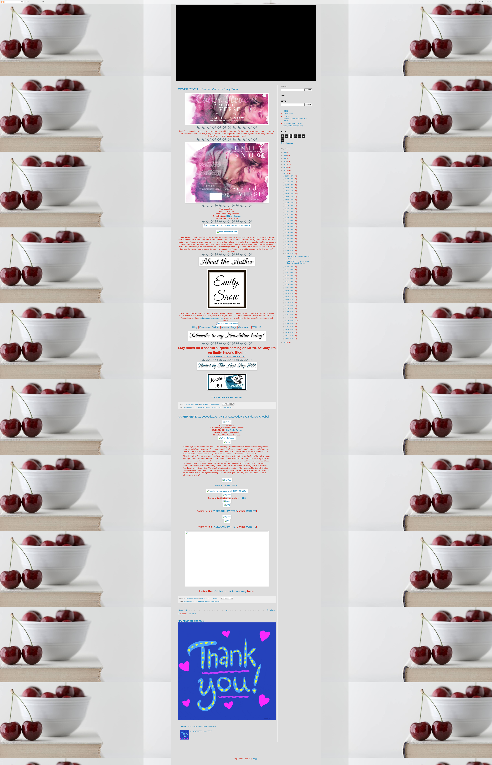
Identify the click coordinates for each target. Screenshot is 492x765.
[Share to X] (228, 404)
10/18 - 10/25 (290, 206)
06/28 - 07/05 (290, 254)
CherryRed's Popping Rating (293, 126)
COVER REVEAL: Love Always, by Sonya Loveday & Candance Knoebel (223, 416)
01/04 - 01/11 (290, 339)
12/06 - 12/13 (290, 185)
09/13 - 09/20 (290, 221)
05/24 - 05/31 (290, 279)
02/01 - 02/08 (290, 327)
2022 (285, 152)
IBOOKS (235, 485)
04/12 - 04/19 (290, 297)
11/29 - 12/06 (290, 188)
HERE (243, 498)
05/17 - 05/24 (290, 282)
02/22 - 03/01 (290, 318)
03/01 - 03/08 (290, 315)
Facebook (204, 327)
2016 (285, 170)
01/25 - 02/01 (290, 330)
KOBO (227, 485)
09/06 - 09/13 (290, 224)
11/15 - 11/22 (290, 194)
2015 (285, 173)
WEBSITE (251, 511)
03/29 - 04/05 (290, 303)
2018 (285, 164)
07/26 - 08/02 (290, 242)
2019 (285, 161)
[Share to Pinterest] (233, 404)
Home (227, 610)
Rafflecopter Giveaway (229, 591)
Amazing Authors (189, 407)
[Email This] (223, 404)
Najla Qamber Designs (233, 430)
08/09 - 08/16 (290, 236)
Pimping (207, 407)
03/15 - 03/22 (290, 309)
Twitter (215, 327)
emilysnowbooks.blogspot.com (211, 318)
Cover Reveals (199, 407)
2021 (285, 155)
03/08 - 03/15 (290, 312)
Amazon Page (228, 327)
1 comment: (214, 598)
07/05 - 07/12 (290, 251)
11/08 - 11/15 (290, 197)
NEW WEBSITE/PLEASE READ (191, 621)
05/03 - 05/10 (290, 288)
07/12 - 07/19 (290, 248)
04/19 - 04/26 (290, 294)
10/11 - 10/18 (290, 209)
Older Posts (271, 610)
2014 (285, 342)
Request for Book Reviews (292, 123)
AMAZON (218, 485)
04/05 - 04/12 (290, 300)
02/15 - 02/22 (290, 321)
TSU (254, 327)
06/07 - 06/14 (290, 273)
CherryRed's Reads (198, 11)
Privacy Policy (288, 114)
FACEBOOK (219, 511)
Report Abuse (287, 143)
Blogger (255, 759)
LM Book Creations (233, 216)
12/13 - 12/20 (290, 182)
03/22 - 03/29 (290, 306)
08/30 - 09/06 (290, 227)
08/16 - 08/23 (290, 233)
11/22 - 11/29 (290, 191)
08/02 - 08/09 (290, 239)
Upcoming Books (228, 407)
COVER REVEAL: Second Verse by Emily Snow (208, 89)
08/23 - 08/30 (290, 230)
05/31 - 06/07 (290, 276)
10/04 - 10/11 (290, 212)
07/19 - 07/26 (290, 245)
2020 (285, 158)
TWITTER (232, 511)
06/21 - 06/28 (290, 267)
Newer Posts (183, 610)
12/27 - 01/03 (290, 176)
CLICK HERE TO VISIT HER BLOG (226, 356)
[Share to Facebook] (230, 404)
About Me (286, 116)
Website (215, 397)
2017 (285, 167)
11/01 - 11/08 (290, 200)
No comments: (215, 404)
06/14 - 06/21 (290, 270)
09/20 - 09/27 (290, 218)
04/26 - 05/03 (290, 291)
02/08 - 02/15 (290, 324)
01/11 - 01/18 (290, 336)
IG (260, 327)
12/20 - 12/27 (290, 179)
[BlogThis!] (226, 404)
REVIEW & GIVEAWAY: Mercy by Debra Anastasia (198, 726)
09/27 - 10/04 (290, 215)
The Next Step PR (216, 407)
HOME (285, 111)
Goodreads (244, 327)
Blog (194, 327)
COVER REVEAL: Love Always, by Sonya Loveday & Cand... (297, 262)
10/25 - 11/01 (290, 203)
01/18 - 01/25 (290, 333)
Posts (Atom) (191, 614)
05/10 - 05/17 (290, 285)
